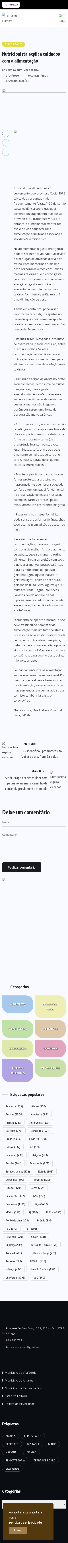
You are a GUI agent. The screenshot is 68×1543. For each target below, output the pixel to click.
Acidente (14, 1106)
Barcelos (14, 1130)
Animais (13, 1122)
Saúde (38, 1236)
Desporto (18, 1029)
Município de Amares (19, 1380)
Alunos (38, 1106)
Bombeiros (40, 1130)
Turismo (14, 1261)
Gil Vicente (15, 1196)
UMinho (38, 1261)
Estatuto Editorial (16, 1396)
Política (53, 1212)
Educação (14, 1155)
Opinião (50, 1048)
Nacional (17, 1048)
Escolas (13, 1163)
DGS (34, 1147)
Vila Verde (50, 1068)
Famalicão (41, 1179)
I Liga (41, 1204)
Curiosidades (50, 1007)
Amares (17, 1004)
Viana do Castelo (42, 1269)
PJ (33, 1212)
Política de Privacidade (20, 1404)
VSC (39, 1277)
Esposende (39, 1163)
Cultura (13, 1147)
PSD (11, 1228)
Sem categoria (15, 1460)
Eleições (40, 1155)
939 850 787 (13, 1340)
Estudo (45, 1171)
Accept (18, 1530)
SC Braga (14, 1244)
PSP (31, 1228)
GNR (39, 1196)
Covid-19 (38, 1138)
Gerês (37, 1187)
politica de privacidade (25, 1522)
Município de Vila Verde (20, 1373)
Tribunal (14, 1253)
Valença (13, 1269)
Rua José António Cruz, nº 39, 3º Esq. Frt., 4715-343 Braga (33, 1330)
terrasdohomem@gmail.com (23, 1347)
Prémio (44, 1220)
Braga (13, 1138)
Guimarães (15, 1204)
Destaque (33, 1444)
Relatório (14, 1236)
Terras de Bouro (18, 1070)
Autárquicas (40, 1122)
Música (13, 1212)
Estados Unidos (18, 1171)
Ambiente (39, 1114)
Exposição (15, 1179)
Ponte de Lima (17, 1220)
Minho (50, 1029)
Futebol (14, 1187)
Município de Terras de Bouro (25, 1388)
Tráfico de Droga (43, 1253)
